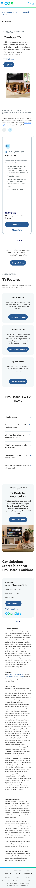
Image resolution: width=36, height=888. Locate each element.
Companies (27, 873)
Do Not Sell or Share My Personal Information (18, 883)
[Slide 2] (19, 621)
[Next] (10, 130)
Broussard (25, 12)
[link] (2, 3)
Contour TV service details (15, 674)
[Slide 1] (14, 240)
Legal (17, 877)
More (17, 873)
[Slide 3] (19, 240)
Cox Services (7, 12)
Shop (7, 870)
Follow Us (7, 877)
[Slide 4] (21, 240)
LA (16, 12)
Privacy (28, 877)
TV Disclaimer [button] (8, 59)
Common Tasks (17, 870)
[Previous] (4, 130)
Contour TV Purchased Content (14, 676)
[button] (26, 3)
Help (27, 870)
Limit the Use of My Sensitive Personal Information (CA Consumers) (18, 880)
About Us (7, 873)
